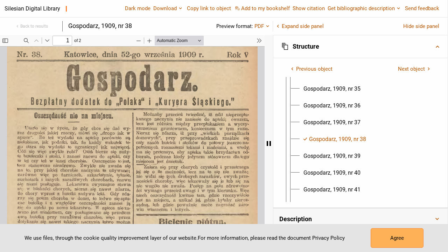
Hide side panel (421, 26)
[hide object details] (269, 143)
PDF (259, 26)
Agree (397, 238)
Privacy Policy (328, 238)
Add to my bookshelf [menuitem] (265, 8)
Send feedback (422, 8)
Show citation (309, 8)
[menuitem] (332, 89)
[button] (360, 46)
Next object (411, 69)
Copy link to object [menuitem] (209, 8)
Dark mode (137, 8)
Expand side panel (303, 26)
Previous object (314, 69)
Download (165, 8)
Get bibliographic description (361, 8)
